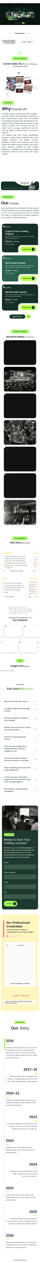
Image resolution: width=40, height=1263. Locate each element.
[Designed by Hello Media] (20, 53)
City (5, 892)
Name (6, 862)
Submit (9, 903)
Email (6, 882)
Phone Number (9, 872)
